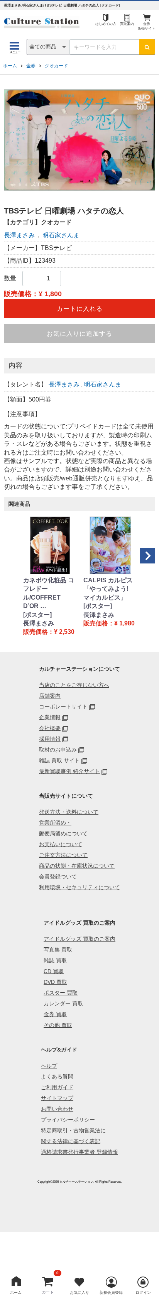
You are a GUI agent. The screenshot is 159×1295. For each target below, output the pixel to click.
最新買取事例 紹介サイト (69, 771)
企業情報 (50, 717)
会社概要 (50, 728)
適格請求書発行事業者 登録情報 (79, 1152)
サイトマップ (57, 1098)
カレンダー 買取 (63, 1003)
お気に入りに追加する (79, 333)
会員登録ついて (58, 876)
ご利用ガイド (57, 1087)
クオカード (56, 65)
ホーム (10, 65)
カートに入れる (80, 308)
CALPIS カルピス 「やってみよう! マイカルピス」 (108, 589)
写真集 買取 (58, 950)
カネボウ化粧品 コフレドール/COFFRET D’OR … (48, 593)
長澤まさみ (19, 235)
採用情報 (50, 739)
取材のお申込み (58, 750)
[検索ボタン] (147, 47)
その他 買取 (58, 1025)
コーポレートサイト (63, 706)
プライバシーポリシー (68, 1120)
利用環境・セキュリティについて (79, 887)
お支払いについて (60, 844)
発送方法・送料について (68, 812)
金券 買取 (55, 1014)
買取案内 (127, 24)
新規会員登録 (111, 1292)
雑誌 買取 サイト (59, 760)
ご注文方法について (63, 855)
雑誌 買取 (55, 960)
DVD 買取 (55, 982)
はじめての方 (105, 24)
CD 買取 (54, 971)
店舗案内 (50, 696)
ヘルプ (49, 1066)
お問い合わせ (57, 1109)
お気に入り (79, 1292)
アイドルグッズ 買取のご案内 (79, 939)
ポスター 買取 (61, 993)
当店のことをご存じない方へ (74, 685)
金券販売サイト (146, 26)
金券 (31, 65)
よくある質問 (57, 1076)
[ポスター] (37, 615)
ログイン (143, 1292)
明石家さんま (61, 235)
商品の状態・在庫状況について (77, 866)
